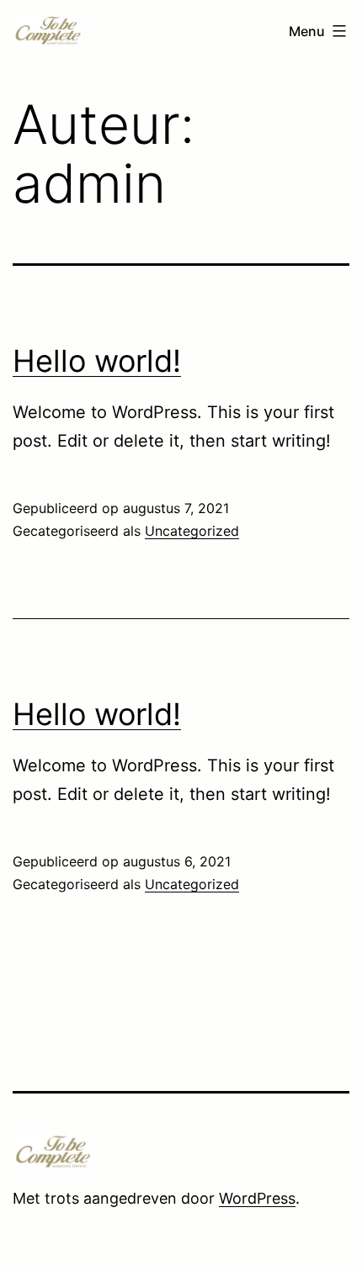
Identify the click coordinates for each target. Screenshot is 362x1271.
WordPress (257, 1198)
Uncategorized (192, 530)
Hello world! (97, 360)
